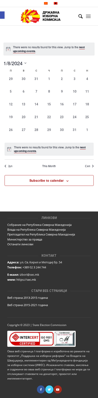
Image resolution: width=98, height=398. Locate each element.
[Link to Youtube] (58, 389)
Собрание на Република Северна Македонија (39, 225)
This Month (49, 166)
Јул (10, 166)
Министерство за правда (24, 239)
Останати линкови (20, 244)
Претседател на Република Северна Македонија (41, 234)
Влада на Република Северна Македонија (36, 229)
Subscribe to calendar (46, 180)
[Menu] (88, 16)
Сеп (87, 166)
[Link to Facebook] (41, 389)
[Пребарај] (78, 16)
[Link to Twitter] (49, 389)
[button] (2, 15)
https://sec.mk (26, 280)
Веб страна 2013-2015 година (27, 298)
